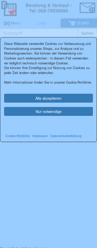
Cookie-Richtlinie (17, 135)
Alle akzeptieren (48, 98)
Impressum (40, 135)
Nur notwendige (49, 111)
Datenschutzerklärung (65, 135)
